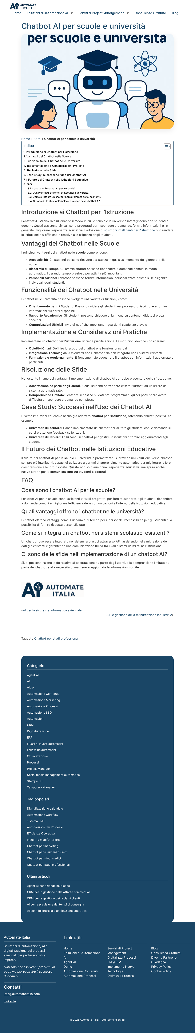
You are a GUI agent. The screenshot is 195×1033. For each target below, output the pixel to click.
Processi (33, 762)
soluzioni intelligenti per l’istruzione (129, 230)
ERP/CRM (114, 962)
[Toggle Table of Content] (165, 146)
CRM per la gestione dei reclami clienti (53, 898)
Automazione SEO (39, 712)
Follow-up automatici (41, 750)
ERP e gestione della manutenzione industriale (138, 615)
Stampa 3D (34, 781)
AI (28, 681)
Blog (175, 13)
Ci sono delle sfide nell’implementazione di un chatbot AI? (67, 201)
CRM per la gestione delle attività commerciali (58, 892)
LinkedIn (10, 1001)
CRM (30, 725)
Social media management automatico (53, 775)
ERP (30, 737)
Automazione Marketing (43, 700)
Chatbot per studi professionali (56, 638)
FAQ (29, 184)
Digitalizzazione (38, 731)
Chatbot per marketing (42, 846)
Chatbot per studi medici (44, 858)
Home (17, 13)
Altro (37, 139)
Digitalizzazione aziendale (45, 808)
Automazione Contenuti (43, 694)
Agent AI (33, 675)
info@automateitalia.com (22, 994)
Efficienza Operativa (41, 833)
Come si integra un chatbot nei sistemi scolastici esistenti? (67, 196)
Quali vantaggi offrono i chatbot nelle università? (61, 192)
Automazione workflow (42, 815)
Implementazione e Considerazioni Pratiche (55, 165)
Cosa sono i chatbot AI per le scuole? (53, 188)
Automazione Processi (42, 706)
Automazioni (35, 718)
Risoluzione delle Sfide (41, 170)
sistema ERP (35, 821)
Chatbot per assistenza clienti (47, 852)
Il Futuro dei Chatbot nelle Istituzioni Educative (57, 179)
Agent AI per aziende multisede (48, 886)
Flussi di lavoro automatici (45, 744)
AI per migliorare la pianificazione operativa (57, 911)
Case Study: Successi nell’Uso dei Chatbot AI (56, 174)
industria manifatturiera (43, 840)
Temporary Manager (41, 787)
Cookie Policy (161, 971)
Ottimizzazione (37, 756)
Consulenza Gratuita (150, 13)
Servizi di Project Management (101, 13)
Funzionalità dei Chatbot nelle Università (53, 161)
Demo (68, 966)
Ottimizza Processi (120, 976)
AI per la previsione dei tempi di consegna (55, 904)
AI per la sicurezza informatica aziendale (52, 610)
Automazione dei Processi (45, 827)
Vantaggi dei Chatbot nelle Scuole (48, 156)
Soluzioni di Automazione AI (47, 13)
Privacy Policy (161, 966)
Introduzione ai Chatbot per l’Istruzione (52, 151)
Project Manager (38, 769)
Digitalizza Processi (121, 957)
